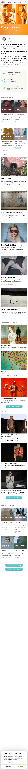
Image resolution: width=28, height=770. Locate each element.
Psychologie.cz (3, 2)
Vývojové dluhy (6, 345)
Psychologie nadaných (8, 399)
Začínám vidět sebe (6, 137)
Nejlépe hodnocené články (14, 565)
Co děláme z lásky (9, 309)
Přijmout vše (19, 766)
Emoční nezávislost (18, 110)
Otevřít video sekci (14, 497)
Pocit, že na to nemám (19, 546)
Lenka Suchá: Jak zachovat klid (11, 490)
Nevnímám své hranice (19, 137)
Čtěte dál (4, 154)
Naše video (4, 412)
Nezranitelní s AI (8, 277)
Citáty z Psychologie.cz (14, 569)
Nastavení (8, 766)
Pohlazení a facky (20, 517)
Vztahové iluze (6, 109)
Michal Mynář (10, 38)
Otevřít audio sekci (14, 406)
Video (20, 2)
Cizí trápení (6, 178)
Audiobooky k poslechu (9, 322)
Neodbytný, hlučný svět (11, 245)
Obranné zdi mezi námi (11, 212)
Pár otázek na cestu (7, 372)
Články (9, 2)
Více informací (7, 762)
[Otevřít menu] (26, 2)
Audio (15, 2)
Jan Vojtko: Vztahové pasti (10, 463)
